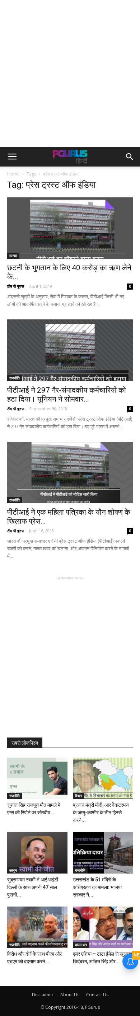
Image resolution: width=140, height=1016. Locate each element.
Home (13, 174)
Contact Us (97, 995)
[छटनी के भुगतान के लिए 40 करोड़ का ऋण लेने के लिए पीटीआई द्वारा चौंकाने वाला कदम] (70, 228)
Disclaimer (42, 995)
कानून (13, 870)
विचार (78, 795)
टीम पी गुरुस (15, 286)
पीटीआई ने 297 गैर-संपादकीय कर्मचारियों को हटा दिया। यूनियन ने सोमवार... (66, 394)
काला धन (81, 944)
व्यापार (13, 255)
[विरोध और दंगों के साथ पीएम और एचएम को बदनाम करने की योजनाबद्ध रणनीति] (37, 927)
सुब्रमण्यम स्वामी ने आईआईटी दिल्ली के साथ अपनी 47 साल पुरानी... (32, 887)
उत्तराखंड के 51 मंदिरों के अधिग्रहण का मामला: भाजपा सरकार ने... (97, 887)
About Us (69, 995)
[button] (130, 157)
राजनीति (14, 377)
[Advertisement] (70, 74)
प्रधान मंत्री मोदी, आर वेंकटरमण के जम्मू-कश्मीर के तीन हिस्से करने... (101, 812)
